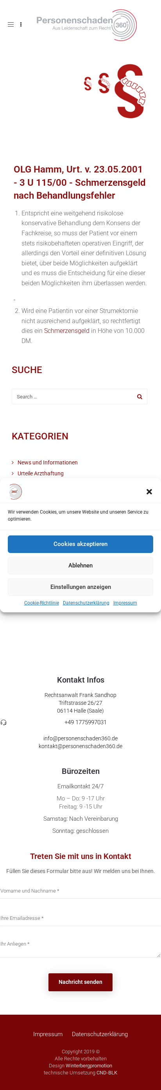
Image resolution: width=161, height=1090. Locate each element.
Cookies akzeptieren (80, 544)
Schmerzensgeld (66, 330)
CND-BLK (107, 1073)
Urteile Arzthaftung (41, 473)
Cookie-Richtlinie (41, 602)
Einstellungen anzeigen (80, 586)
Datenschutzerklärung (86, 602)
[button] (149, 491)
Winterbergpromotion (89, 1066)
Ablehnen (80, 565)
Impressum (125, 602)
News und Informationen (48, 462)
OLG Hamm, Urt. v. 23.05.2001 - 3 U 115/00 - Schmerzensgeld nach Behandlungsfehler (80, 182)
